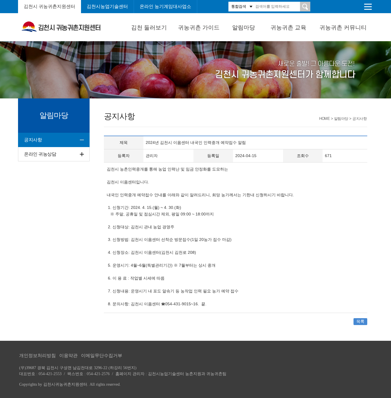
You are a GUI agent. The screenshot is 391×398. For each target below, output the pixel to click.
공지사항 (33, 139)
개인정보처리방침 (37, 355)
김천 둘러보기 (149, 27)
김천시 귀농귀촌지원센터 (49, 6)
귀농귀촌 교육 (288, 27)
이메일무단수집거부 (101, 355)
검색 (305, 6)
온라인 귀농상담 (40, 154)
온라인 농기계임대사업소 (165, 6)
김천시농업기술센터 (107, 6)
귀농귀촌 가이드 (199, 27)
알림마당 (243, 27)
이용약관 (68, 355)
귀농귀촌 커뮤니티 (343, 27)
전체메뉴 (368, 6)
